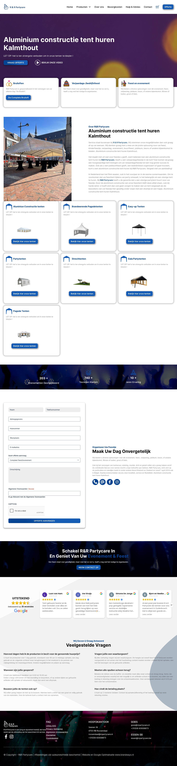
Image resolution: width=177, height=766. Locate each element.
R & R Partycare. (120, 142)
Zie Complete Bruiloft (18, 97)
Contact (148, 7)
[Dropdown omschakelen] (90, 7)
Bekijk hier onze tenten (24, 241)
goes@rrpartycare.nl (140, 725)
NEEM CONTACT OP (88, 567)
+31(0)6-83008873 (97, 737)
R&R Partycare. (108, 160)
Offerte (168, 7)
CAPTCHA (12, 504)
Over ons (99, 7)
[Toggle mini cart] (157, 7)
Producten (81, 7)
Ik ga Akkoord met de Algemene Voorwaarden (26, 497)
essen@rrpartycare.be (141, 738)
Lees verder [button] (47, 614)
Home (70, 7)
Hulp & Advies (133, 7)
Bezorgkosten (115, 7)
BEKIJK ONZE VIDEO (52, 62)
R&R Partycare (106, 180)
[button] (171, 605)
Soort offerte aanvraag (17, 456)
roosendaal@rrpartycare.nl (100, 734)
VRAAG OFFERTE (15, 62)
